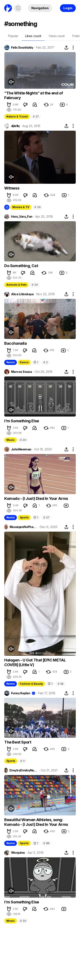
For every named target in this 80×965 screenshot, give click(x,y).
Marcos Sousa (21, 371)
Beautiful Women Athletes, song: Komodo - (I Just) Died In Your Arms (36, 822)
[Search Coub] (18, 8)
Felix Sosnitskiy (22, 47)
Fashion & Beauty (31, 683)
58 (60, 684)
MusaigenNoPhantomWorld (23, 526)
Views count (56, 36)
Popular (13, 36)
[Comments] (34, 104)
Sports (24, 517)
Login (67, 8)
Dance (24, 362)
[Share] (66, 47)
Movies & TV (20, 207)
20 (35, 284)
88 (46, 843)
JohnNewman (21, 449)
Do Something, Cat (21, 265)
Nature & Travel (17, 116)
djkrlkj (15, 125)
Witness (11, 188)
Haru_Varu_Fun (21, 216)
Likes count (33, 36)
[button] (9, 104)
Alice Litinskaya (22, 294)
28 (37, 207)
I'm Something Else (21, 421)
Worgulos (18, 852)
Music (10, 439)
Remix (10, 362)
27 (46, 517)
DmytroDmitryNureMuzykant (23, 770)
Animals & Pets (16, 284)
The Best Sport (17, 742)
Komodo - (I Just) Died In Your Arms (36, 498)
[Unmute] (11, 81)
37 (36, 116)
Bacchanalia (15, 343)
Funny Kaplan (20, 693)
